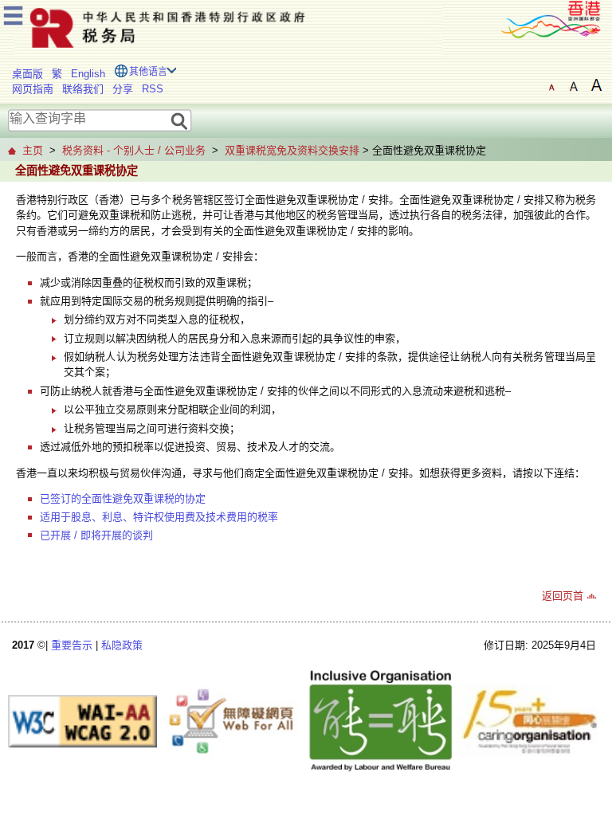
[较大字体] (574, 85)
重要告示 (71, 645)
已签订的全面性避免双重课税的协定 (123, 498)
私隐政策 (122, 645)
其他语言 (148, 71)
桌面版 (27, 74)
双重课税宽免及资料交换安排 (292, 150)
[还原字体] (551, 85)
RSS (152, 89)
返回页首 (562, 596)
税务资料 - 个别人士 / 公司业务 (134, 150)
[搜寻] (179, 120)
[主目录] (13, 13)
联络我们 (83, 89)
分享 (122, 89)
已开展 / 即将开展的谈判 (96, 535)
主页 (32, 150)
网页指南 (32, 89)
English (88, 74)
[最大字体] (596, 85)
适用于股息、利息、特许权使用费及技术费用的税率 (159, 517)
